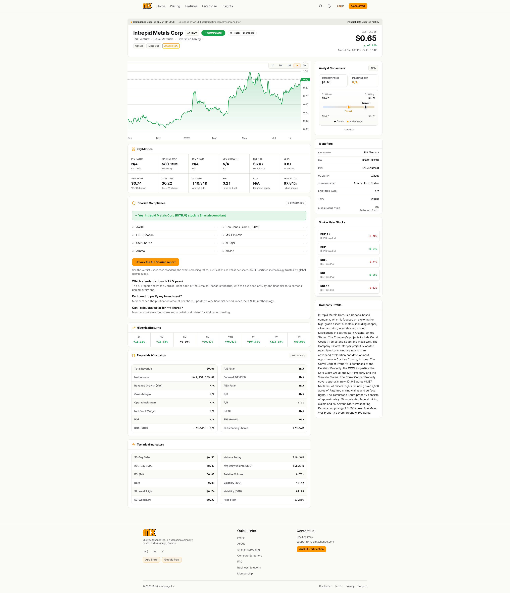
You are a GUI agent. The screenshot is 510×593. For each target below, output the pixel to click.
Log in (340, 5)
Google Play (171, 559)
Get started (358, 5)
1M (289, 65)
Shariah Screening (248, 549)
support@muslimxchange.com (315, 541)
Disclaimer (325, 586)
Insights (227, 6)
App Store (151, 559)
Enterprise (209, 6)
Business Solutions (249, 567)
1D (272, 65)
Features (191, 6)
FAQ (239, 561)
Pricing (175, 6)
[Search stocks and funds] (320, 6)
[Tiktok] (163, 551)
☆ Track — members (242, 32)
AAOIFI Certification (311, 549)
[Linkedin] (154, 551)
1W (280, 65)
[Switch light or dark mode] (329, 6)
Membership (245, 573)
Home (161, 6)
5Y (304, 65)
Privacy (350, 586)
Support (362, 586)
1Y (296, 65)
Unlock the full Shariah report (156, 262)
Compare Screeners (249, 555)
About (241, 543)
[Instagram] (146, 551)
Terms (338, 586)
